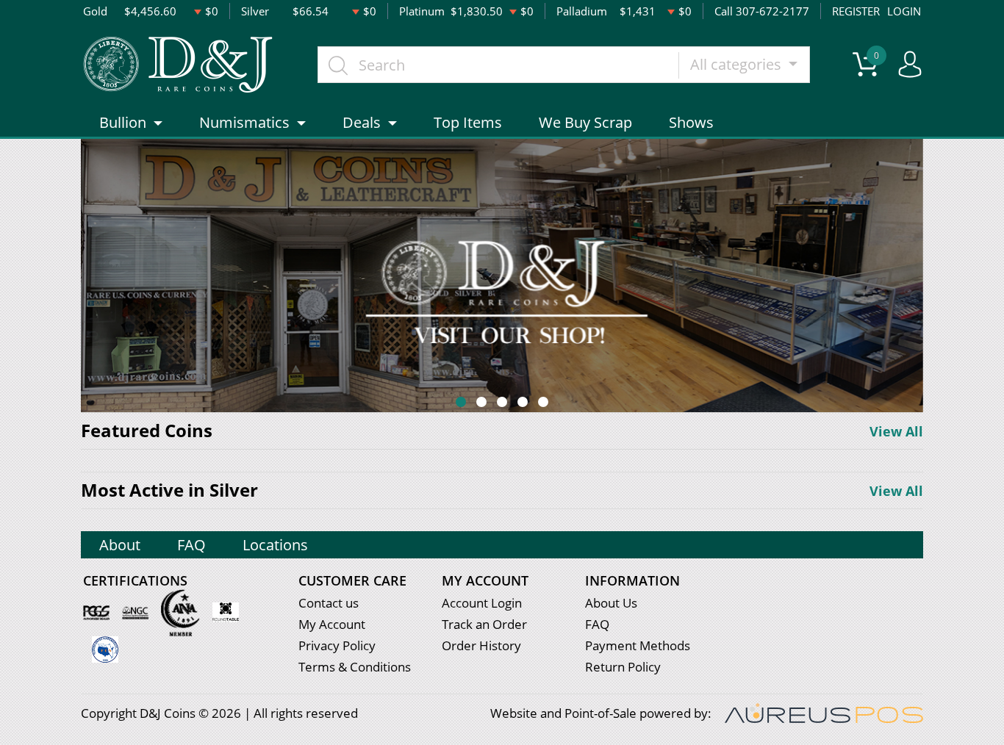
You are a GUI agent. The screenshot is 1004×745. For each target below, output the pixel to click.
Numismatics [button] (244, 122)
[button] (461, 402)
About (119, 545)
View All (896, 431)
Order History (481, 645)
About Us (611, 602)
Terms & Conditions (354, 666)
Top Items (468, 122)
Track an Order (484, 624)
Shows (691, 122)
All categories (737, 64)
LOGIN (904, 11)
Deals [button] (362, 122)
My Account (331, 624)
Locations (275, 545)
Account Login (482, 602)
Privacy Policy (337, 645)
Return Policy (623, 666)
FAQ (191, 545)
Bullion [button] (122, 122)
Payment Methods (637, 645)
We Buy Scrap (585, 122)
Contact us (328, 602)
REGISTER (856, 11)
